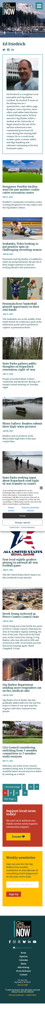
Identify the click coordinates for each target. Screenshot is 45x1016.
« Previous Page (12, 787)
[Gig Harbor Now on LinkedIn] (29, 942)
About (23, 964)
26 (25, 793)
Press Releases (23, 971)
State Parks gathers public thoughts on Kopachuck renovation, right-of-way (19, 366)
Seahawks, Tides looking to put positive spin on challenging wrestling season (22, 246)
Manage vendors (11, 508)
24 (17, 793)
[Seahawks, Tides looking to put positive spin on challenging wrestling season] (22, 219)
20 (31, 787)
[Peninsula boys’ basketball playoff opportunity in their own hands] (22, 279)
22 (5, 793)
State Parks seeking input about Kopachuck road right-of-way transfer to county (21, 480)
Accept (22, 516)
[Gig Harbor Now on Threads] (19, 942)
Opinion (23, 956)
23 (11, 793)
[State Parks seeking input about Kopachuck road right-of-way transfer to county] (22, 453)
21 (37, 787)
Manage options (22, 522)
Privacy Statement (27, 527)
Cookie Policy (14, 527)
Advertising (23, 967)
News (23, 953)
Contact (23, 974)
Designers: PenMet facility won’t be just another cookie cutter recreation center (21, 189)
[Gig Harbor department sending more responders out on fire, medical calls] (22, 660)
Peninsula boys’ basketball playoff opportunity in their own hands (20, 306)
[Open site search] (30, 6)
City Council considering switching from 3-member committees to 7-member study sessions (19, 752)
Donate (17, 836)
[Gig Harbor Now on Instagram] (14, 942)
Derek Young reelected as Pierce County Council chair (20, 615)
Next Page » (10, 799)
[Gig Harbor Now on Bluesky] (24, 942)
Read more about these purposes (30, 508)
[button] (41, 488)
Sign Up (13, 894)
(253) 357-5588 (22, 985)
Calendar (23, 960)
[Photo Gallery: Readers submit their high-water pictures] (22, 399)
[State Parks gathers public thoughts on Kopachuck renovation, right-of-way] (22, 339)
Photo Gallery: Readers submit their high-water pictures (22, 425)
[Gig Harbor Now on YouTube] (34, 942)
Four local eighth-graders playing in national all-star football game (20, 562)
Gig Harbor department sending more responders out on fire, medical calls (21, 687)
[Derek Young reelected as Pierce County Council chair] (22, 589)
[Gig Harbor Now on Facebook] (10, 942)
